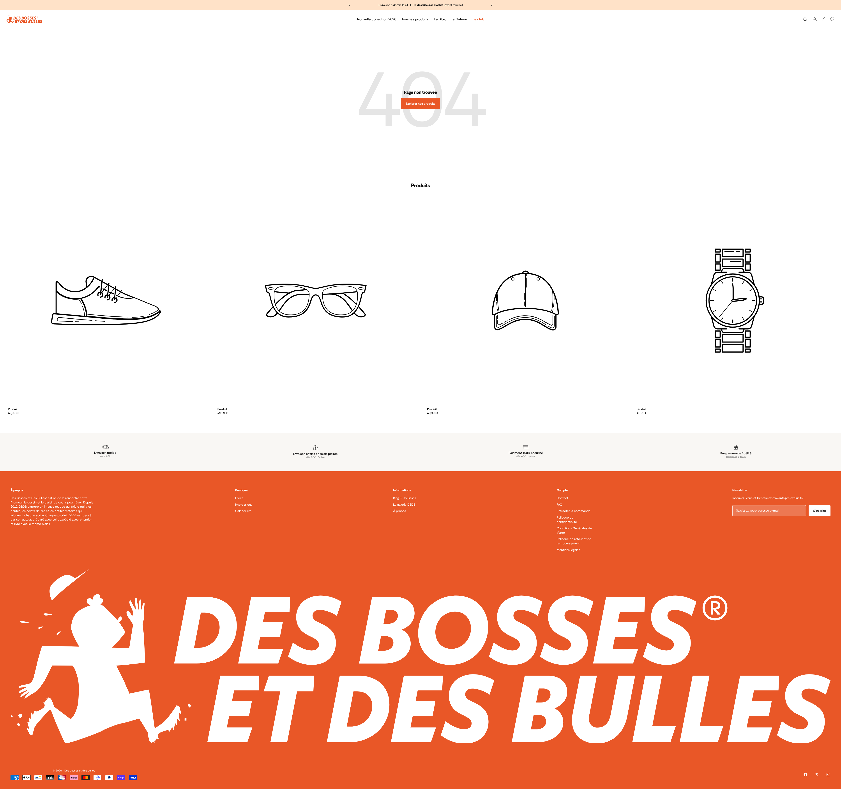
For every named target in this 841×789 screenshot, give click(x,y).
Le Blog (439, 19)
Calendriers (243, 511)
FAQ (559, 505)
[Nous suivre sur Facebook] (805, 774)
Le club (478, 19)
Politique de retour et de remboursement (574, 541)
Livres (239, 498)
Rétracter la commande (573, 511)
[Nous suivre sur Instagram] (828, 774)
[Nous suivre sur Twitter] (817, 774)
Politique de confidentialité (567, 519)
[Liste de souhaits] (832, 19)
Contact (562, 498)
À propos (399, 511)
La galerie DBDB (404, 505)
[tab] (420, 185)
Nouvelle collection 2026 (376, 19)
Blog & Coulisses (404, 498)
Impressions (243, 505)
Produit (13, 409)
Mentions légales (568, 550)
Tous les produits (415, 19)
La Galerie (459, 19)
